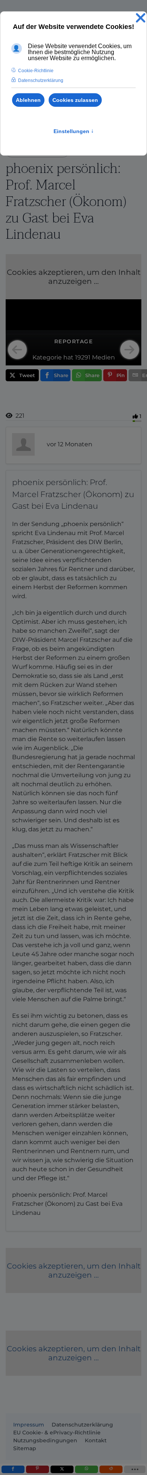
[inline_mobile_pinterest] (37, 1469)
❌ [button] (140, 18)
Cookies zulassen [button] (75, 100)
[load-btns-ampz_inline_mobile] (134, 1469)
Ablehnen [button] (28, 100)
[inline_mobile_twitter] (62, 1469)
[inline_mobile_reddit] (111, 1469)
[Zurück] (17, 349)
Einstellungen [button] (74, 131)
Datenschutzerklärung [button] (40, 80)
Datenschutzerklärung (82, 1424)
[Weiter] (129, 349)
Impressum (28, 1424)
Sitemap (24, 1448)
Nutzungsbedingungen (45, 1440)
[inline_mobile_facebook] (13, 1469)
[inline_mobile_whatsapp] (86, 1469)
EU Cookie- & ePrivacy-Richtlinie (57, 1432)
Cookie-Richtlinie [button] (36, 70)
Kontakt (96, 1440)
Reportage (73, 341)
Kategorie (47, 357)
